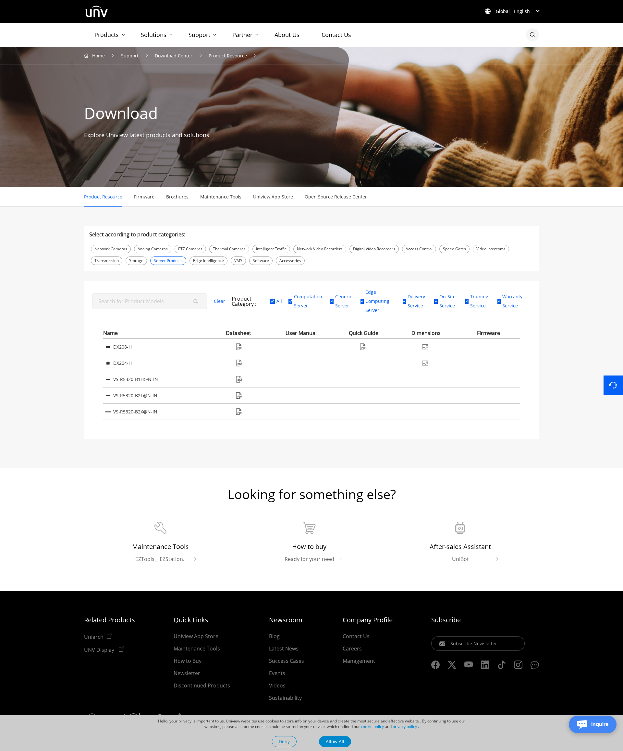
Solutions (153, 35)
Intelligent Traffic (271, 249)
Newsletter (187, 673)
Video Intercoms (491, 249)
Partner (242, 35)
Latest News (284, 648)
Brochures (177, 197)
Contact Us (336, 35)
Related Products (109, 620)
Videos (277, 685)
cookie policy (372, 726)
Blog (274, 636)
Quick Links (191, 620)
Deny (284, 741)
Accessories (290, 260)
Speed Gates (454, 249)
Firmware (144, 197)
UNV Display (100, 649)
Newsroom (285, 620)
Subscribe (446, 620)
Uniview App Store (273, 197)
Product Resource (228, 56)
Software (261, 260)
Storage (136, 260)
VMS (238, 260)
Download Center (173, 56)
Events (277, 673)
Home (98, 56)
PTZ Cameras (190, 249)
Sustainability (285, 697)
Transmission (106, 260)
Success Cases (286, 660)
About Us (287, 35)
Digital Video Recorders (374, 249)
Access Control (419, 249)
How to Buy (188, 660)
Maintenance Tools (220, 197)
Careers (352, 648)
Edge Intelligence (208, 260)
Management (359, 660)
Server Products (168, 260)
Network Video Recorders (320, 249)
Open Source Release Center (336, 197)
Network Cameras (110, 249)
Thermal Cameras (229, 249)
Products (106, 35)
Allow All (335, 741)
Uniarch (94, 636)
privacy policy (405, 726)
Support (199, 35)
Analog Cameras (153, 249)
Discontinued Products (202, 685)
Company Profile (368, 620)
